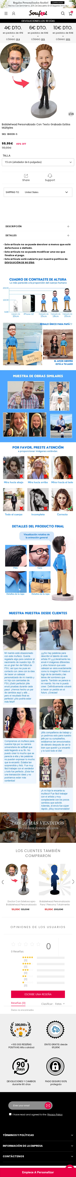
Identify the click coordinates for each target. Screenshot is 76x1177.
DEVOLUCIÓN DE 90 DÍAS (19, 262)
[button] (6, 13)
